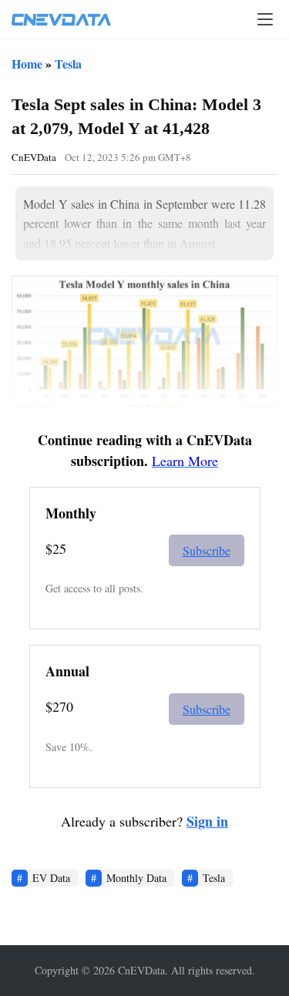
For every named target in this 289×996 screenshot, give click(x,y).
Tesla (68, 63)
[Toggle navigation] (265, 19)
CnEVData (34, 157)
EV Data (51, 877)
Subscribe (206, 550)
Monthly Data (136, 877)
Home (27, 63)
